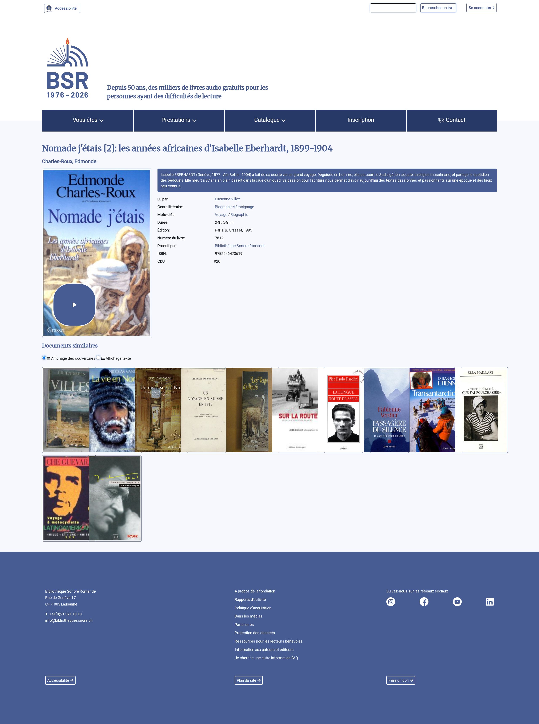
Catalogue (267, 120)
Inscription (361, 120)
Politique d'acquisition (253, 608)
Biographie (239, 214)
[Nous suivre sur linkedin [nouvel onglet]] (490, 601)
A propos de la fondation (255, 591)
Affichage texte (118, 358)
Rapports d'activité (250, 599)
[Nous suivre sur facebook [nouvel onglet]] (424, 601)
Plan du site (246, 680)
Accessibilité (66, 8)
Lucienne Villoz (227, 199)
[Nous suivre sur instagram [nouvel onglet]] (390, 601)
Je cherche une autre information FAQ (266, 658)
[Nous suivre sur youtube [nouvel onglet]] (457, 601)
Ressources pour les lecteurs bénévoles (269, 641)
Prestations (176, 120)
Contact (455, 120)
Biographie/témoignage (234, 207)
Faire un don (398, 680)
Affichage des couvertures (72, 358)
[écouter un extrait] (74, 304)
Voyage (221, 214)
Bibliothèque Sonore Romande (240, 246)
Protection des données (255, 633)
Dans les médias (248, 616)
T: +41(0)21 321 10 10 (63, 614)
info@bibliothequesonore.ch (69, 620)
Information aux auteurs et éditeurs (264, 649)
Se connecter (480, 7)
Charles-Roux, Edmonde (69, 161)
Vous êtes (86, 120)
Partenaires (244, 624)
